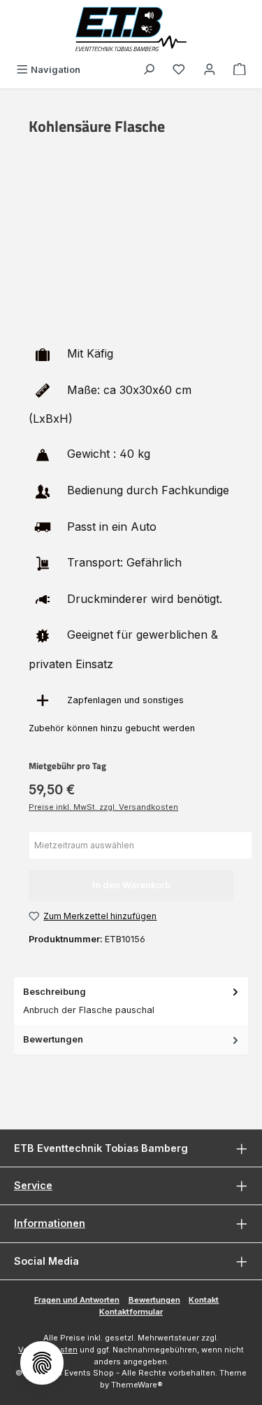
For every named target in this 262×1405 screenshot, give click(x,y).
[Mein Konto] (209, 69)
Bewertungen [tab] (53, 1039)
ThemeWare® (137, 1385)
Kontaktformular (131, 1312)
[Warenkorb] (239, 69)
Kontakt (204, 1300)
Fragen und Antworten (76, 1300)
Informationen (49, 1223)
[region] (131, 251)
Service (33, 1185)
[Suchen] (148, 69)
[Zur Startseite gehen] (131, 29)
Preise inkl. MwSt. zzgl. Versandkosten (103, 807)
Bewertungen (154, 1300)
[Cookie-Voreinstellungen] (42, 1363)
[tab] (131, 1001)
